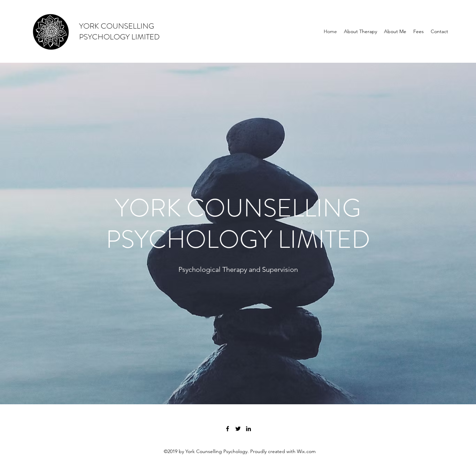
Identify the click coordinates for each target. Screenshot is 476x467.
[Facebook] (227, 428)
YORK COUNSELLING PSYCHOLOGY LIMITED (119, 31)
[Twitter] (238, 428)
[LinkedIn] (248, 428)
